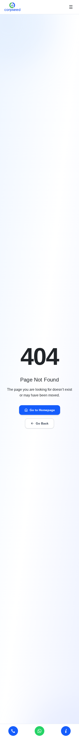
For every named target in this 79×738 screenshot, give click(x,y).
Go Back (42, 423)
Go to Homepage (42, 410)
